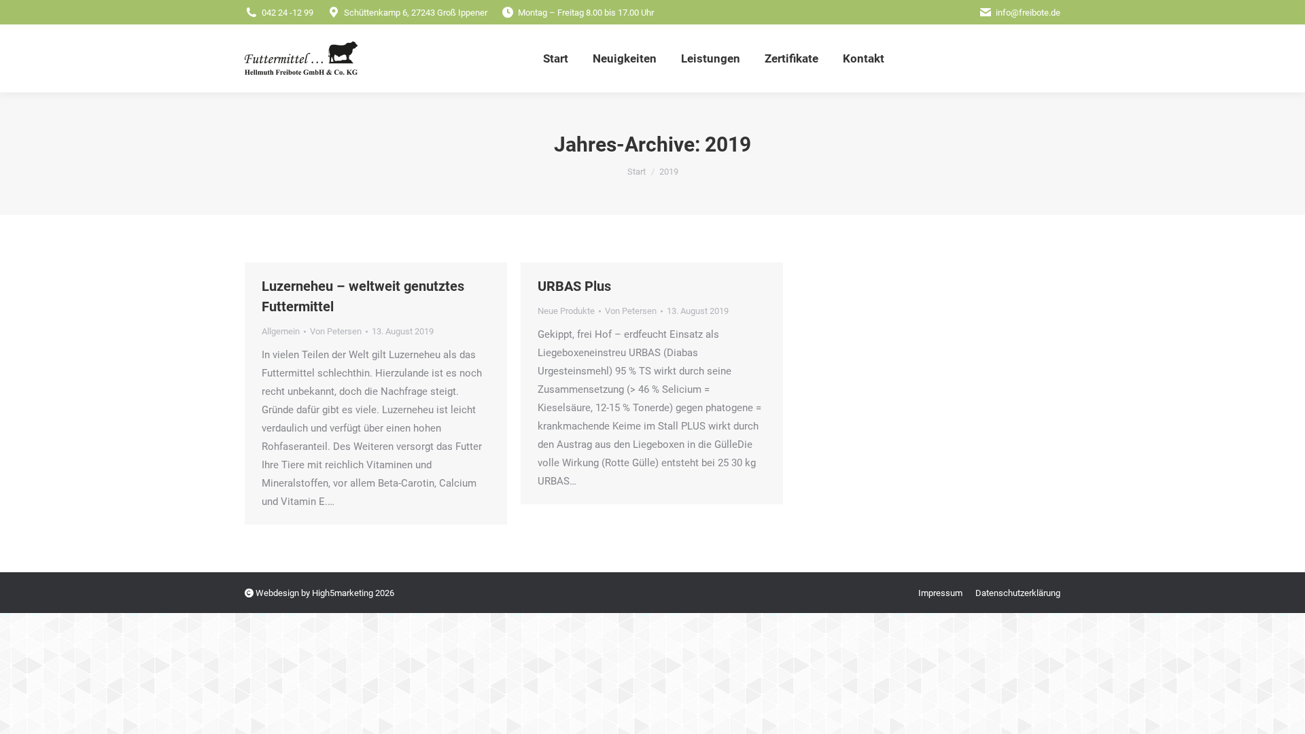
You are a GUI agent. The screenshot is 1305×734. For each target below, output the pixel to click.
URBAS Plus (574, 286)
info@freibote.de (1028, 12)
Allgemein (281, 331)
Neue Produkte (566, 311)
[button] (1263, 696)
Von (336, 331)
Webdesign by (283, 593)
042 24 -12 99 (287, 12)
